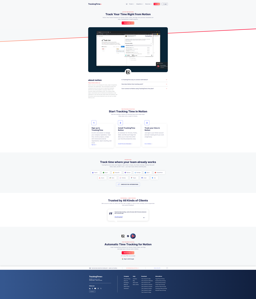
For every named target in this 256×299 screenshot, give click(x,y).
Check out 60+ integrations (129, 184)
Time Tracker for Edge (146, 292)
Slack (113, 178)
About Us (126, 280)
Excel (106, 172)
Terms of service (99, 280)
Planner (128, 172)
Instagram (98, 288)
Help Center (135, 282)
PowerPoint (160, 172)
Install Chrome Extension (124, 143)
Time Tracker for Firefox (146, 288)
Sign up (93, 144)
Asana (102, 178)
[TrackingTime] (95, 4)
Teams (95, 172)
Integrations (139, 4)
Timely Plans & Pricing (160, 284)
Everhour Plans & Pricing (160, 286)
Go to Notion (148, 143)
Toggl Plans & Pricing (160, 278)
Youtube (95, 288)
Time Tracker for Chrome (146, 286)
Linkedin (89, 288)
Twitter (100, 288)
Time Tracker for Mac (146, 278)
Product (131, 4)
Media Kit (126, 284)
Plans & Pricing (127, 278)
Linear (144, 178)
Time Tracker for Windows (147, 280)
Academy (126, 4)
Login (165, 4)
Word (148, 172)
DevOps (139, 172)
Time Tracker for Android (146, 284)
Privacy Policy (92, 280)
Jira (155, 178)
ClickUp (124, 178)
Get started (127, 23)
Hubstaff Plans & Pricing (160, 290)
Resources (147, 4)
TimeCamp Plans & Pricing (161, 288)
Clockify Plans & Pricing (160, 280)
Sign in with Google (129, 259)
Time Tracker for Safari (146, 290)
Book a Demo (136, 284)
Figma (134, 178)
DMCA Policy (126, 286)
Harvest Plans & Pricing (160, 282)
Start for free (127, 252)
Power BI (117, 172)
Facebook (92, 288)
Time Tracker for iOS (145, 282)
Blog (134, 280)
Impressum (126, 288)
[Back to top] (167, 268)
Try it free (157, 4)
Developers (126, 282)
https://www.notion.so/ (94, 82)
